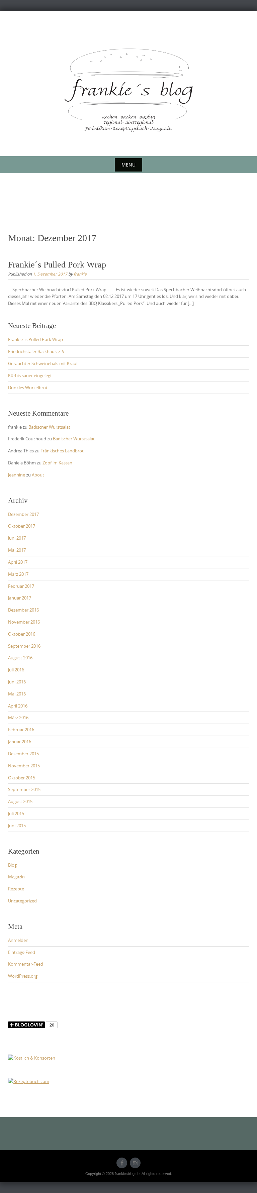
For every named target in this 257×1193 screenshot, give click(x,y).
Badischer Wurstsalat (49, 427)
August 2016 (20, 658)
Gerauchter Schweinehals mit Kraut (43, 363)
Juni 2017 (17, 538)
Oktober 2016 (21, 634)
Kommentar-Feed (25, 964)
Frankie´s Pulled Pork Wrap (57, 264)
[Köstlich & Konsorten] (31, 1058)
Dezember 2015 (23, 754)
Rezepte (16, 889)
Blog (12, 865)
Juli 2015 (16, 813)
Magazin (16, 877)
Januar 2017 (19, 598)
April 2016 (17, 706)
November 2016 (24, 622)
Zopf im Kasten (57, 463)
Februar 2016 (21, 730)
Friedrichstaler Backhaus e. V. (36, 351)
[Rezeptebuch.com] (28, 1081)
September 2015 (24, 789)
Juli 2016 (16, 670)
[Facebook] (121, 1163)
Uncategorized (22, 901)
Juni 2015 (17, 826)
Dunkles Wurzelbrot (28, 388)
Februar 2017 (21, 586)
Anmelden (18, 940)
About (38, 475)
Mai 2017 (17, 550)
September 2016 (24, 646)
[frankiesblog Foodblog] (128, 90)
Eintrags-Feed (21, 952)
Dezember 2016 (23, 610)
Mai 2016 (17, 694)
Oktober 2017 (21, 526)
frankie (80, 274)
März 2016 (18, 718)
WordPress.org (22, 976)
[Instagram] (135, 1163)
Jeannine (16, 475)
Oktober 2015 (21, 778)
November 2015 (24, 766)
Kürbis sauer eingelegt (30, 375)
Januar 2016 (19, 742)
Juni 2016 (17, 682)
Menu (128, 164)
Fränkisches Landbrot (62, 451)
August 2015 (20, 801)
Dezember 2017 (23, 514)
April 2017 (17, 562)
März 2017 (18, 574)
